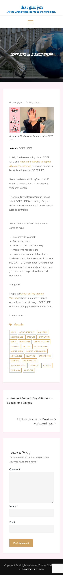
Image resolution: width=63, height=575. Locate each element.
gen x (13, 342)
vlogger (47, 365)
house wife (24, 342)
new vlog (30, 356)
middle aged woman (36, 351)
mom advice (16, 356)
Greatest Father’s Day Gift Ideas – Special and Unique (30, 400)
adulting (42, 332)
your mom (15, 370)
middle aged (17, 351)
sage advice (45, 356)
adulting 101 (17, 337)
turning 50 (34, 365)
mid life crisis (40, 346)
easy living (44, 337)
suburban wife (18, 365)
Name (13, 506)
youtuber (28, 370)
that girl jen (31, 7)
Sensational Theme (33, 568)
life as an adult (41, 342)
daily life (31, 337)
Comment (15, 469)
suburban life (29, 361)
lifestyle (18, 324)
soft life (15, 361)
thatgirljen (17, 102)
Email (13, 522)
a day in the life (27, 332)
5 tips (13, 332)
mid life (26, 346)
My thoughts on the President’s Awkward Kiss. (36, 421)
